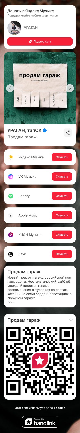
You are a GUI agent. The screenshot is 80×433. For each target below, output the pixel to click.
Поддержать (42, 41)
